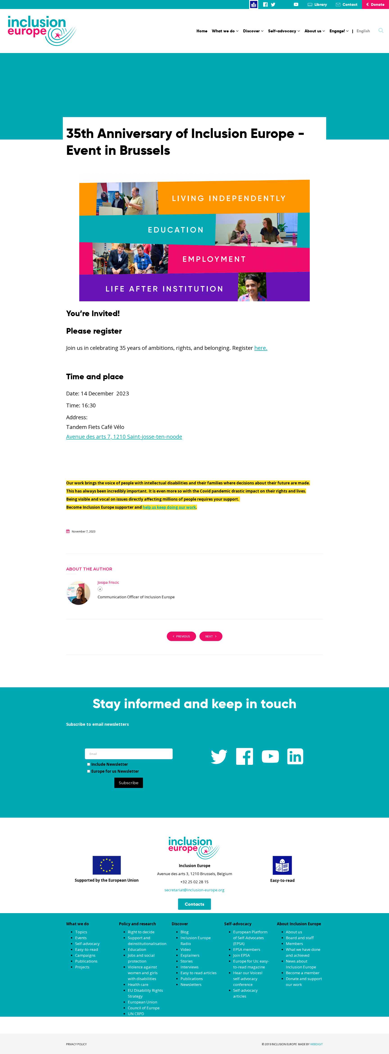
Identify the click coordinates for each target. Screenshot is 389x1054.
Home (202, 30)
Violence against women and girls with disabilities (143, 972)
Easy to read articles (199, 972)
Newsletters (191, 984)
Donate (377, 4)
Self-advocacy (282, 30)
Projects (82, 967)
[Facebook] (265, 4)
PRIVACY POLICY (76, 1044)
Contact (350, 4)
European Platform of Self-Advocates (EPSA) (250, 937)
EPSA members (246, 949)
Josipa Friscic (108, 582)
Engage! (337, 30)
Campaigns (85, 955)
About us (313, 30)
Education (137, 949)
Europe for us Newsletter (115, 771)
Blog (185, 931)
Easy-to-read (86, 949)
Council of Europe (144, 1007)
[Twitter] (273, 4)
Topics (81, 931)
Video (186, 949)
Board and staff (300, 937)
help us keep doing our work (169, 507)
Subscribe (128, 783)
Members (294, 943)
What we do (223, 30)
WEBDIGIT (316, 1044)
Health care (138, 984)
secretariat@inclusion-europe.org (194, 889)
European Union (142, 1002)
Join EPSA (241, 955)
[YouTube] (296, 4)
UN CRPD (136, 1013)
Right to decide (141, 931)
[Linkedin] (288, 4)
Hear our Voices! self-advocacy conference (247, 978)
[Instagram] (280, 4)
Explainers (190, 955)
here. (260, 347)
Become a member (302, 972)
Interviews (190, 967)
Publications (86, 961)
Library (320, 4)
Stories (187, 961)
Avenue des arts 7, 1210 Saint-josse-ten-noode (124, 436)
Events (81, 937)
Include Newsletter (109, 764)
